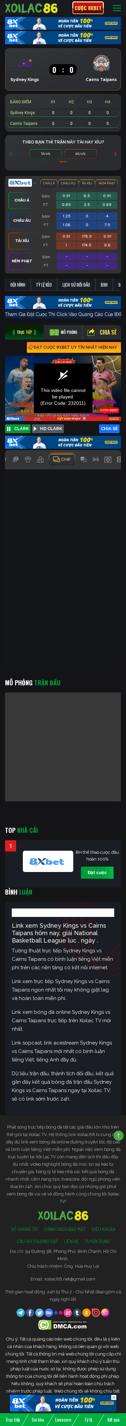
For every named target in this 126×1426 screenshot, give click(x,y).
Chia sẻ (108, 332)
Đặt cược (97, 872)
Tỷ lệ (88, 1419)
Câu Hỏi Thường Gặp (37, 1241)
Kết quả (113, 1419)
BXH (104, 284)
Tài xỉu (87, 183)
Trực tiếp (12, 1419)
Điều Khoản (103, 1229)
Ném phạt (106, 183)
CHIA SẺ (109, 428)
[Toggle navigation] (117, 7)
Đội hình (17, 284)
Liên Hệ (71, 1241)
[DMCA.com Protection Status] (63, 1324)
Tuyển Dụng (97, 1241)
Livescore (63, 1419)
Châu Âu (68, 183)
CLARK (21, 428)
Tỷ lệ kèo (44, 284)
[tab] (24, 332)
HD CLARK (51, 428)
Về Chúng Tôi (24, 1229)
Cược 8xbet (88, 7)
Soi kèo (38, 1419)
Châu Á (49, 183)
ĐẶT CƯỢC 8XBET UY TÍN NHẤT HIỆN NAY (75, 347)
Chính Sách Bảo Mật (64, 1229)
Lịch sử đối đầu (76, 284)
